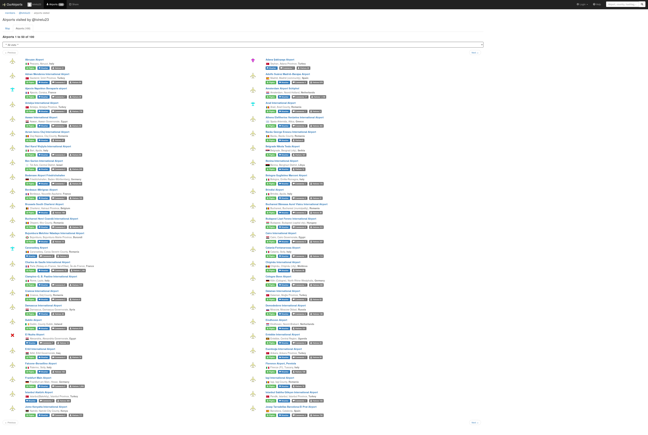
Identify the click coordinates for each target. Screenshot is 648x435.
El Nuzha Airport (34, 334)
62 (317, 299)
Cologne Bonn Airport (278, 276)
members (10, 12)
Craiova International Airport (42, 291)
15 (61, 270)
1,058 (78, 386)
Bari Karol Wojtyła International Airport (48, 146)
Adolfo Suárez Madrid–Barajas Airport (288, 74)
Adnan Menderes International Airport (47, 74)
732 (318, 415)
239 (318, 285)
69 (317, 357)
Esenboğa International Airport (284, 349)
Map (7, 28)
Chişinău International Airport (283, 262)
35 (299, 270)
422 (318, 126)
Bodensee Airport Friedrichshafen (45, 175)
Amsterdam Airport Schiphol (282, 88)
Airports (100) (23, 28)
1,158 (79, 270)
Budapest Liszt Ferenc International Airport (291, 218)
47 (59, 140)
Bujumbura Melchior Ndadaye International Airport (54, 233)
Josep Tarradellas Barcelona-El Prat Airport (291, 406)
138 (318, 314)
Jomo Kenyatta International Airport (46, 406)
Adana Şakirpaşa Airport (280, 59)
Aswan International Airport (41, 117)
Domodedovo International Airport (286, 305)
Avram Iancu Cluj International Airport (47, 131)
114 (318, 256)
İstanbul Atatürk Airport (39, 392)
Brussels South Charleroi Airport (44, 204)
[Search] (642, 4)
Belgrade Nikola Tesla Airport (283, 146)
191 (77, 227)
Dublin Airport (33, 320)
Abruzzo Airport (34, 59)
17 (301, 97)
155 (318, 400)
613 (77, 328)
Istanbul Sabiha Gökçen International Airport (292, 392)
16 (299, 386)
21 (59, 68)
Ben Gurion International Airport (44, 160)
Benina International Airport (282, 160)
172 (318, 183)
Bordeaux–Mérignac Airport (41, 189)
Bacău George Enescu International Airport (291, 131)
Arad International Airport (281, 102)
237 (318, 241)
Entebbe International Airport (283, 334)
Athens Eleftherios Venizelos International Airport (295, 117)
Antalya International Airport (41, 102)
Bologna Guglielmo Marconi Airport (286, 175)
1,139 (319, 97)
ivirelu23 (36, 4)
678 (318, 82)
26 (76, 97)
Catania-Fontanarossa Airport (283, 247)
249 (77, 169)
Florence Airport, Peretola (281, 363)
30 (76, 126)
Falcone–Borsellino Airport (41, 363)
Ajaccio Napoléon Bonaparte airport (46, 88)
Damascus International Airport (43, 305)
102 (60, 371)
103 (77, 198)
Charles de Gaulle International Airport (47, 262)
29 (304, 68)
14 (59, 241)
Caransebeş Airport (36, 247)
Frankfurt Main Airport (38, 377)
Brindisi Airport (275, 189)
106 (300, 371)
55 (317, 343)
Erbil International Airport (40, 349)
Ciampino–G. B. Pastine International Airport (51, 276)
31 (317, 198)
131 (300, 328)
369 (65, 400)
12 (299, 169)
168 (60, 212)
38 (317, 212)
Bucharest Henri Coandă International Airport (51, 218)
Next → (475, 52)
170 (77, 111)
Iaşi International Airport (280, 377)
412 (318, 227)
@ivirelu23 (24, 12)
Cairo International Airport (281, 233)
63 (76, 183)
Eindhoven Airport (276, 320)
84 (76, 82)
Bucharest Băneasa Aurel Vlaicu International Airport (297, 204)
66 (76, 155)
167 (300, 155)
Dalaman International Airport (283, 291)
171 (77, 285)
